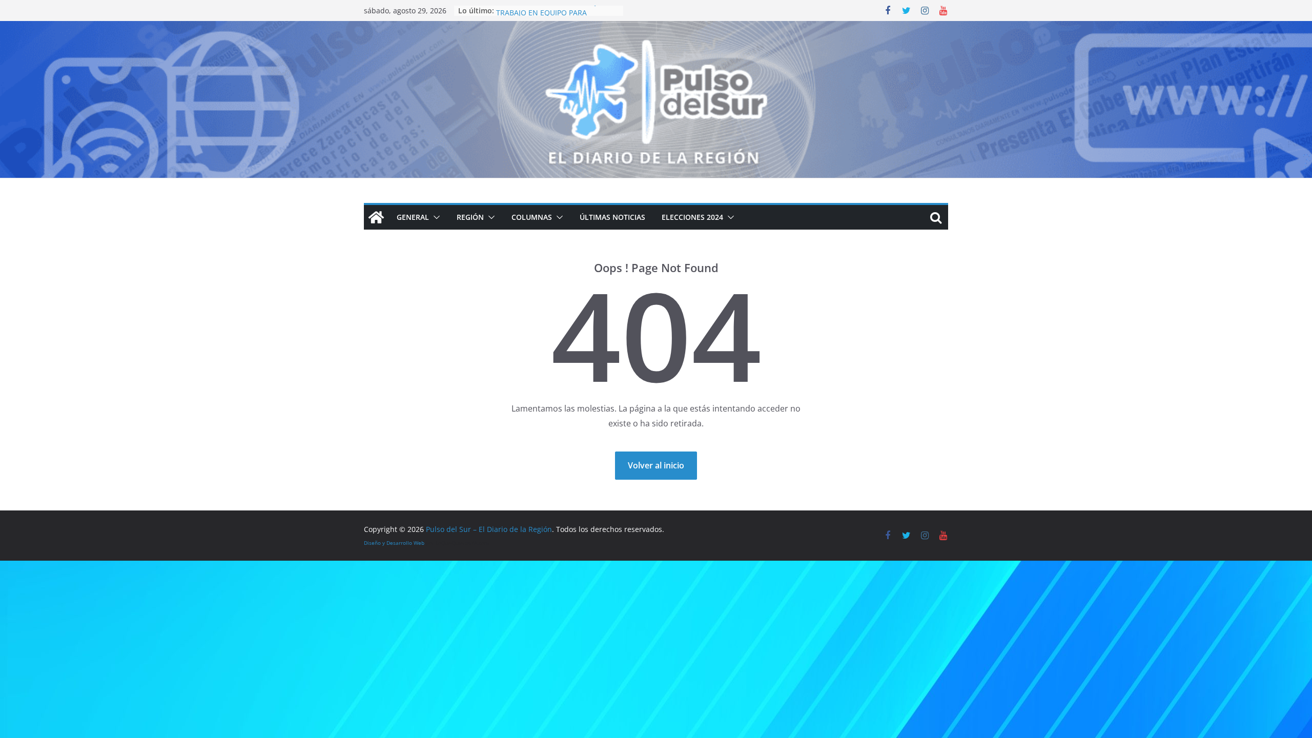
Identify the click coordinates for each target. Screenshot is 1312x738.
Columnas (531, 217)
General (413, 217)
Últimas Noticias (612, 217)
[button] (434, 217)
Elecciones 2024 (692, 217)
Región (470, 217)
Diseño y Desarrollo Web (394, 542)
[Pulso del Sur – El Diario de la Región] (656, 28)
